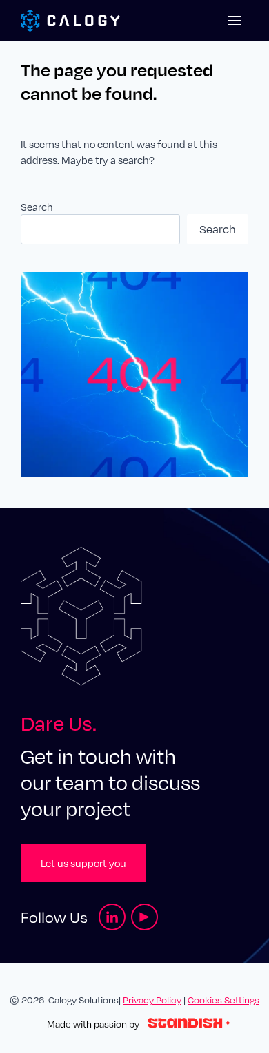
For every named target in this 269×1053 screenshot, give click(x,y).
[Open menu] (234, 20)
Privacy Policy (152, 999)
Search (37, 206)
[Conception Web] (189, 1023)
